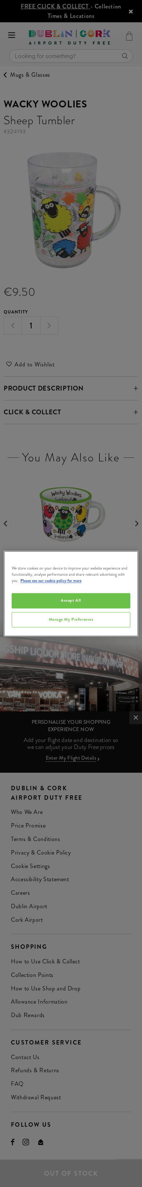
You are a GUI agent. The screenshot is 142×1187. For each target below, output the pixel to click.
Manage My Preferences (71, 619)
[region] (71, 593)
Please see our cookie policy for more (51, 580)
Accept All (71, 600)
